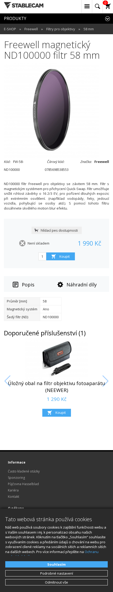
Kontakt (13, 496)
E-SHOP (10, 29)
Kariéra (13, 490)
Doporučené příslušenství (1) (45, 333)
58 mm (89, 29)
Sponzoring (16, 477)
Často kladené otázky (24, 471)
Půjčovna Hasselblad (23, 484)
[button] (7, 381)
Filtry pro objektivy (60, 29)
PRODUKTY (15, 18)
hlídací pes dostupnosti (59, 230)
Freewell (31, 29)
